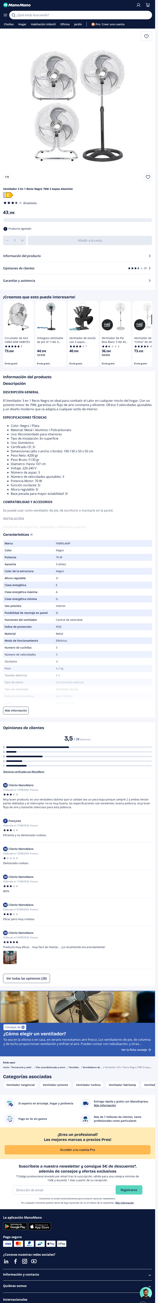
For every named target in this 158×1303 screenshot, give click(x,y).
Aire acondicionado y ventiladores (54, 1067)
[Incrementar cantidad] (22, 240)
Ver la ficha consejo (134, 1050)
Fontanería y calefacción (24, 1067)
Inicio (6, 1067)
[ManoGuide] (146, 1293)
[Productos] (5, 15)
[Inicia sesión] (138, 5)
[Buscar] (13, 15)
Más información (124, 1202)
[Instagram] (25, 1261)
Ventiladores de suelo (95, 1067)
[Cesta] (148, 5)
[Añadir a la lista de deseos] (148, 177)
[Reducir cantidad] (7, 240)
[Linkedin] (6, 1261)
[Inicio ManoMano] (68, 5)
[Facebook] (15, 1261)
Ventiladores (76, 1067)
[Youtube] (34, 1261)
